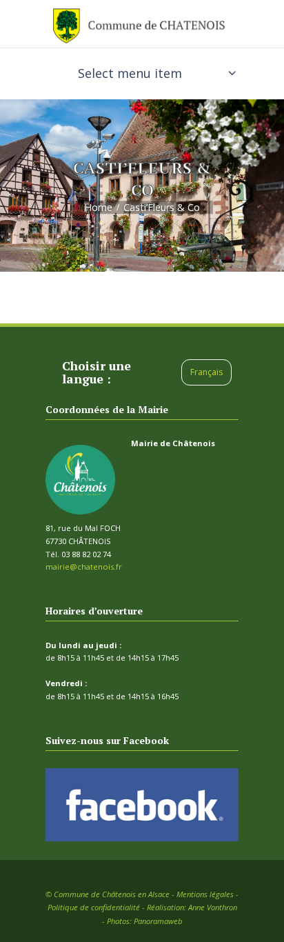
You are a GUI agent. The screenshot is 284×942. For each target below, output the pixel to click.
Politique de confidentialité (94, 907)
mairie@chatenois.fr (83, 566)
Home (98, 207)
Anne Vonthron (212, 907)
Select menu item (130, 73)
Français (206, 372)
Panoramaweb (158, 921)
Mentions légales (205, 894)
